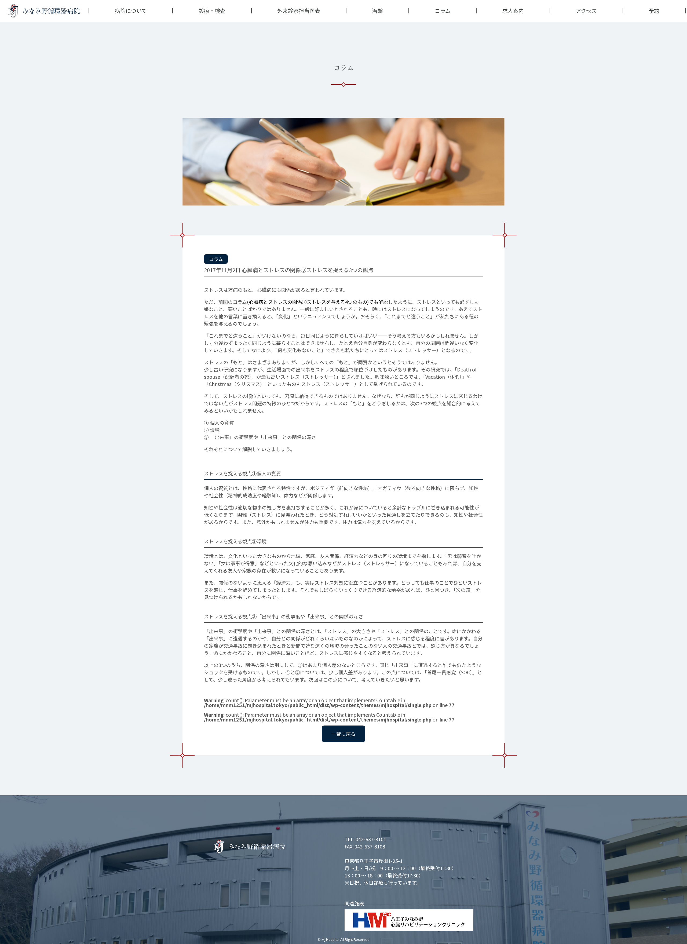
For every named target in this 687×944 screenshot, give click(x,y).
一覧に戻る (343, 733)
